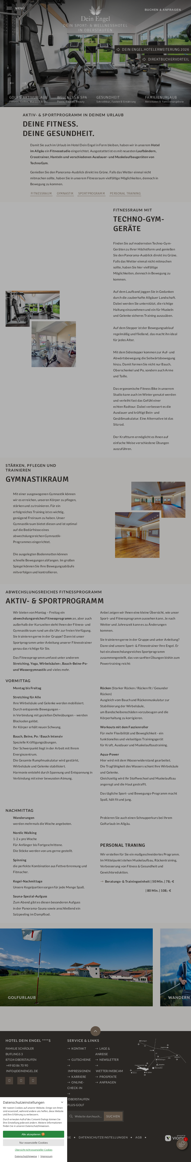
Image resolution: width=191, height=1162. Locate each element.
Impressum (46, 1156)
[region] (33, 1117)
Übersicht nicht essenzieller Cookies (33, 1149)
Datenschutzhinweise (26, 1156)
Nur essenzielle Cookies (33, 1142)
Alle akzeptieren (31, 1134)
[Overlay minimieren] (62, 1102)
